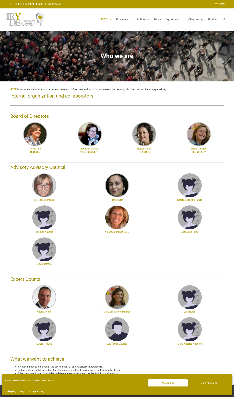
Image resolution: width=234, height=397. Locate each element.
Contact (213, 19)
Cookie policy (10, 391)
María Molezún (198, 150)
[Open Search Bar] (224, 19)
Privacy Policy (24, 391)
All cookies (168, 383)
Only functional (209, 383)
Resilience (122, 19)
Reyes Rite (35, 150)
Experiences (172, 19)
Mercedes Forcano (44, 199)
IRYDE (104, 19)
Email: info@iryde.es (48, 4)
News (157, 19)
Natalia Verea (144, 150)
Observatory (196, 19)
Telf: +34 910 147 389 (21, 4)
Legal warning (38, 391)
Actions (141, 19)
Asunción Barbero (89, 150)
